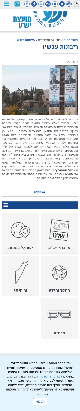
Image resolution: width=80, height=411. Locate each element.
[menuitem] (59, 233)
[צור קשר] (17, 4)
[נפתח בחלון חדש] (69, 4)
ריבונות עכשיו (60, 47)
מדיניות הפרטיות (48, 376)
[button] (6, 4)
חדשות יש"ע (26, 40)
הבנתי (40, 401)
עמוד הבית (70, 40)
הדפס (37, 192)
